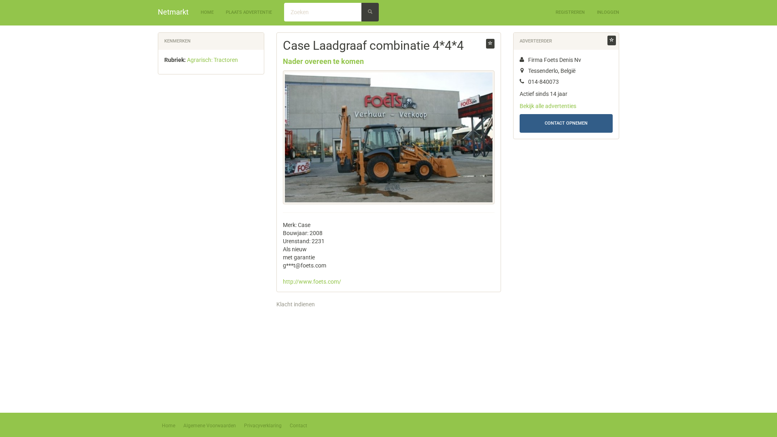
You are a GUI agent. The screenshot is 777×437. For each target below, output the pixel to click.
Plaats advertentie (249, 12)
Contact (298, 426)
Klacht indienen (295, 304)
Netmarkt (173, 12)
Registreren (570, 12)
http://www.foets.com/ (312, 281)
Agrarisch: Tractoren (212, 60)
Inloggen (608, 12)
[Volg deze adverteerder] (611, 40)
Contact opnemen (566, 123)
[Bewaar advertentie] (490, 44)
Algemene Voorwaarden (209, 426)
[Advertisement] (211, 207)
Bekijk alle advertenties (548, 106)
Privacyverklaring (263, 426)
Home (207, 12)
